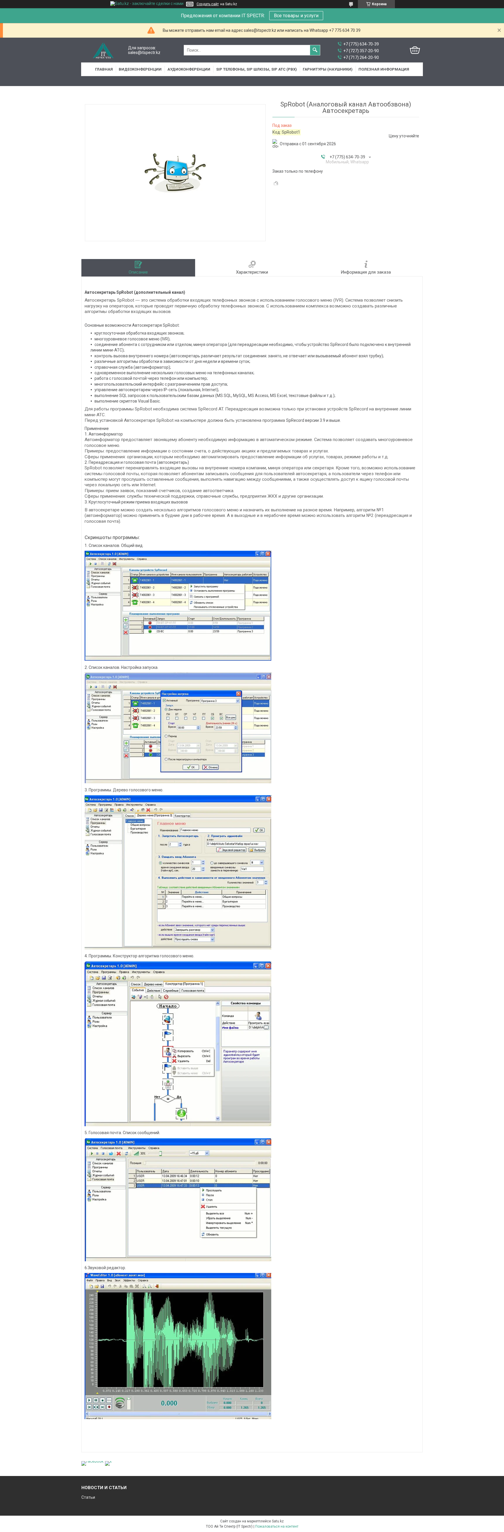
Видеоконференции (140, 69)
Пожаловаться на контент (276, 1526)
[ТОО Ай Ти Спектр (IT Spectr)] (103, 50)
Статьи (88, 1497)
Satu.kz (278, 1521)
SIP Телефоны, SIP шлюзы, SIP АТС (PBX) (256, 69)
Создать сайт (208, 4)
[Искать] (315, 50)
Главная (104, 69)
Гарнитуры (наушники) (328, 69)
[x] (108, 1461)
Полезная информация (383, 69)
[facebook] (92, 1461)
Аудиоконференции (188, 69)
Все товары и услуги (296, 15)
